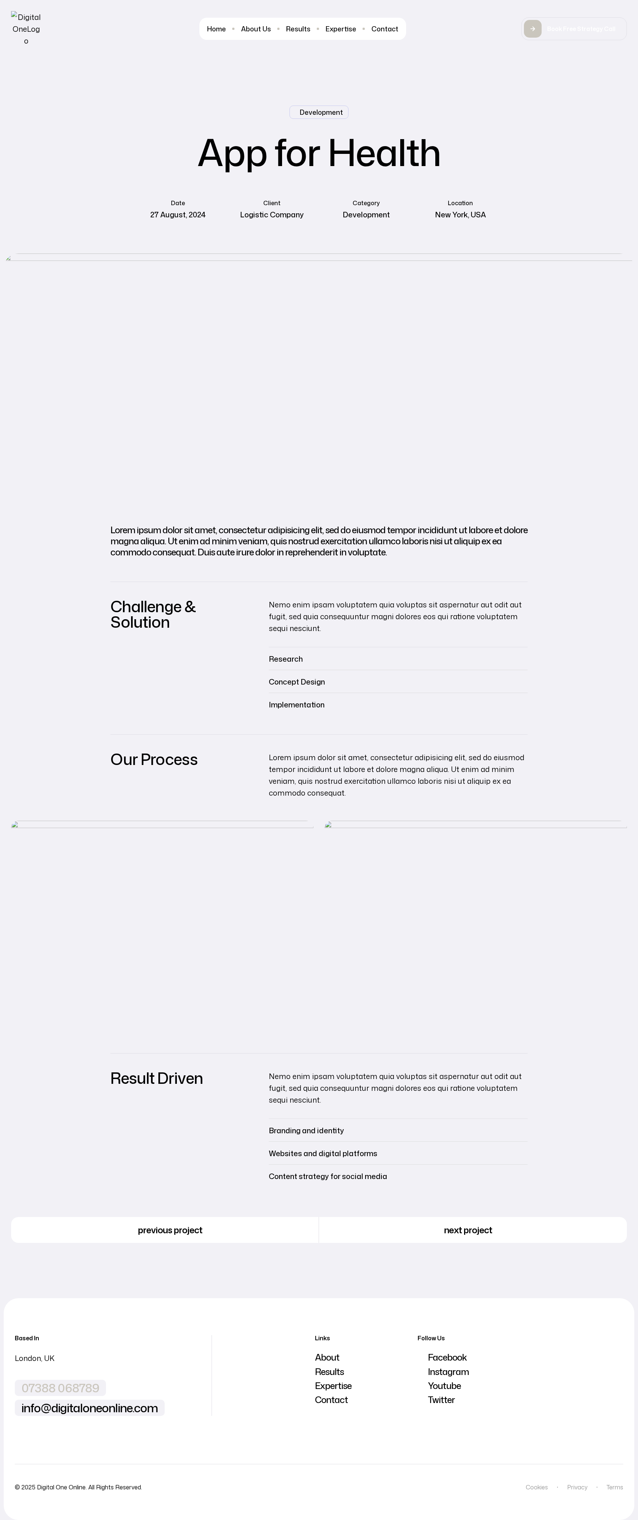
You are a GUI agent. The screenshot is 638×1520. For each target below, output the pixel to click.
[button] (574, 28)
